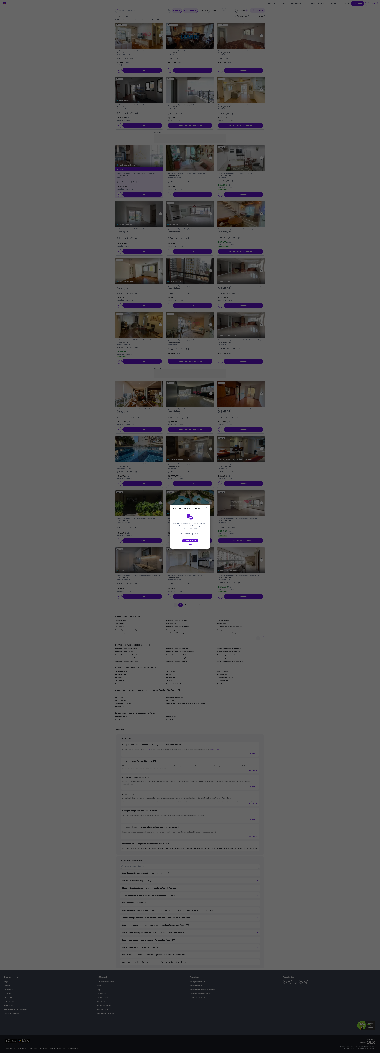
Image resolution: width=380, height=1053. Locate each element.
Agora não (190, 544)
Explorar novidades (190, 540)
